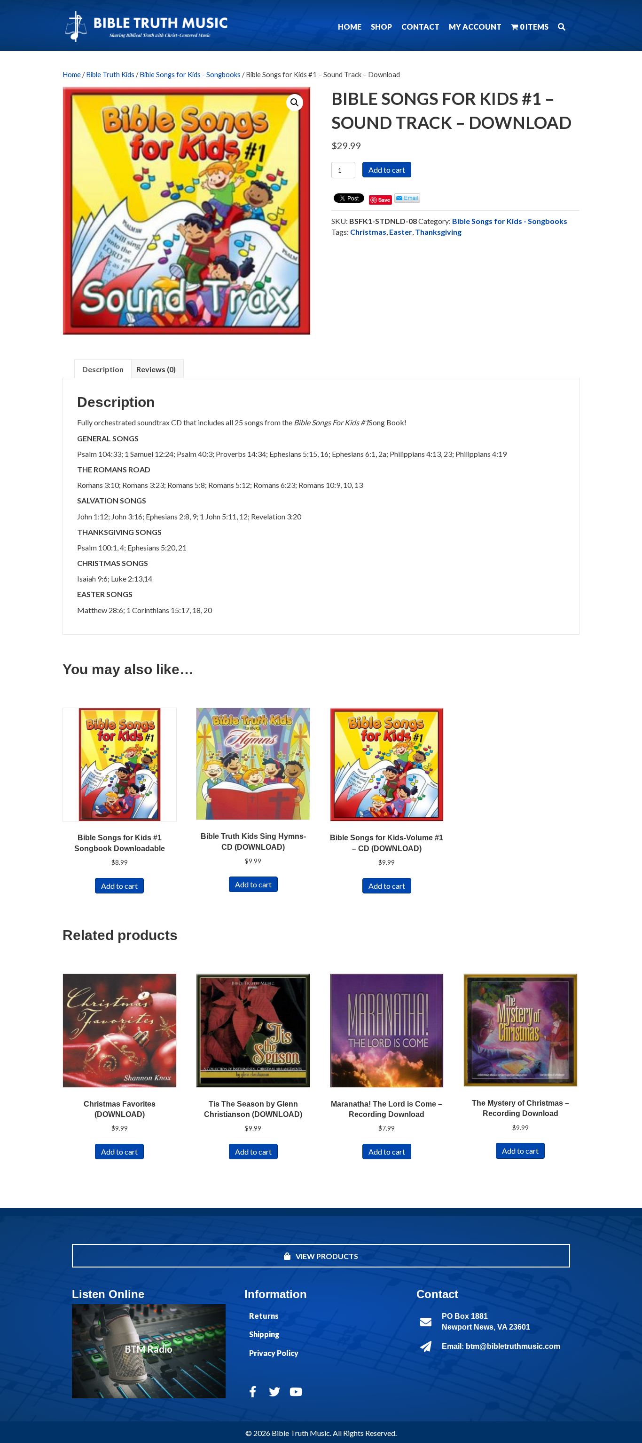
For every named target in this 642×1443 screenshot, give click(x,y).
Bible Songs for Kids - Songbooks (190, 74)
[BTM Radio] (149, 1351)
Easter (400, 231)
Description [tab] (103, 369)
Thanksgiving (438, 231)
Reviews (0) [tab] (156, 369)
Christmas (368, 231)
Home (72, 74)
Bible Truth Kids (110, 74)
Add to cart (386, 169)
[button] (561, 26)
